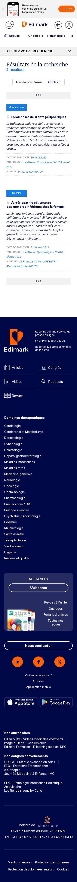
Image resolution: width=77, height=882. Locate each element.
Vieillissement (13, 546)
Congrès (54, 367)
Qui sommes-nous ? (38, 675)
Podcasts (55, 381)
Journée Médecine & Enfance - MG (29, 773)
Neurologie (12, 480)
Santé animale (14, 534)
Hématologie (56, 35)
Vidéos (17, 381)
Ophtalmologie (14, 492)
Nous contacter (38, 645)
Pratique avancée (16, 510)
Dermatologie (13, 438)
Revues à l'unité (55, 602)
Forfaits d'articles (56, 614)
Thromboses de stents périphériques (38, 117)
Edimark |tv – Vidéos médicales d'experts (33, 739)
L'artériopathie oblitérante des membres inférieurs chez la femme (35, 205)
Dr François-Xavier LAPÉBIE (36, 261)
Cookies (63, 869)
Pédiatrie (10, 522)
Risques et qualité (16, 558)
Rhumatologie (14, 528)
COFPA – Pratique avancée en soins (29, 762)
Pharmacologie (14, 498)
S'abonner (38, 588)
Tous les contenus (28, 82)
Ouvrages (56, 608)
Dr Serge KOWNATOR (30, 171)
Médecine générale (18, 474)
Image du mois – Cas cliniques (25, 743)
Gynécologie (13, 444)
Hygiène (10, 552)
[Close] (3, 9)
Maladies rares (14, 468)
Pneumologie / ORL (17, 504)
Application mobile (38, 687)
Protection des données (52, 862)
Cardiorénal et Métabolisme (23, 432)
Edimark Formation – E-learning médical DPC (35, 747)
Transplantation (15, 540)
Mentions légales (20, 862)
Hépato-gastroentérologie (22, 456)
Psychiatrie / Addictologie (22, 516)
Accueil (14, 35)
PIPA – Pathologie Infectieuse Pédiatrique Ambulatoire (33, 784)
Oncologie (35, 35)
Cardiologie (12, 426)
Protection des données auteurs (31, 869)
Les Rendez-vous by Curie (23, 790)
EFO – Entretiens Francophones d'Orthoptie (26, 767)
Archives (38, 681)
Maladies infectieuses (19, 462)
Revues (18, 396)
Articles (17, 367)
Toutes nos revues (56, 622)
